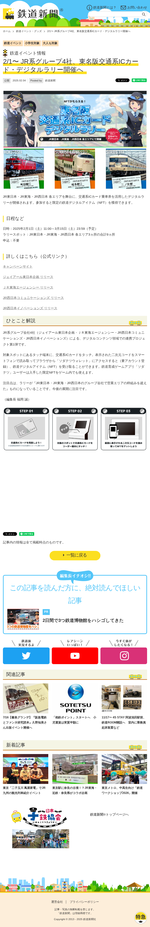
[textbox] (117, 14)
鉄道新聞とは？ (104, 7)
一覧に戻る (76, 555)
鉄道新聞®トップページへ (109, 814)
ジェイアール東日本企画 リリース (28, 277)
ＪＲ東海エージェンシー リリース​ (28, 287)
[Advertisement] (75, 487)
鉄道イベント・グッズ (29, 31)
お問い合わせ (137, 7)
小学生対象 (32, 43)
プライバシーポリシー (84, 901)
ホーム (7, 31)
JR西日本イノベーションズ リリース (30, 308)
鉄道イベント (13, 43)
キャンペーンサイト (18, 266)
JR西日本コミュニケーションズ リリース (33, 298)
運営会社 (57, 901)
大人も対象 (50, 43)
